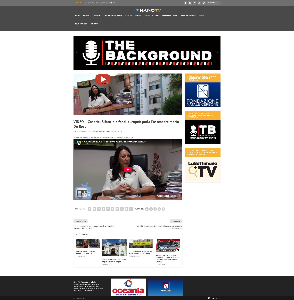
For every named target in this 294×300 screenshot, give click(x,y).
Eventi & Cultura (152, 16)
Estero (138, 16)
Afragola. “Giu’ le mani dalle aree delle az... (100, 3)
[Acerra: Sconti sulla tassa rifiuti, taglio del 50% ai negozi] (114, 247)
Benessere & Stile (169, 16)
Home (77, 16)
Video (201, 16)
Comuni (128, 16)
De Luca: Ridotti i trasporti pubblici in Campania (86, 252)
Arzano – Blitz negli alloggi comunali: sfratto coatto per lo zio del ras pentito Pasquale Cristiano (167, 258)
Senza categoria (104, 131)
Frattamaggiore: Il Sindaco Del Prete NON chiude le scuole (140, 252)
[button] (147, 53)
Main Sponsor (81, 24)
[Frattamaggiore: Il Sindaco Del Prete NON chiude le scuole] (141, 243)
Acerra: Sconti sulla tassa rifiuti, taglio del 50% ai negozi (114, 260)
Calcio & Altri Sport (113, 16)
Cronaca (97, 16)
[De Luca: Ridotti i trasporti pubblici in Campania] (88, 243)
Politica (86, 16)
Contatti (94, 24)
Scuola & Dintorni (188, 16)
